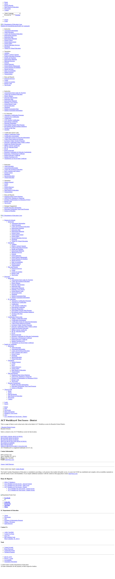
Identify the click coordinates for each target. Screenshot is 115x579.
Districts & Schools (6, 26)
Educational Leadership (11, 121)
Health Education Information (12, 207)
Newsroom (11, 397)
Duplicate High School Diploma (13, 196)
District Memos (8, 96)
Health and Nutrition (10, 58)
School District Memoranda (12, 66)
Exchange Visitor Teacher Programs (14, 141)
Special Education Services (12, 45)
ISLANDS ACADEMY (8, 443)
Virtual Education (9, 177)
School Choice (8, 40)
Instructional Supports (10, 35)
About (10, 392)
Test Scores (7, 85)
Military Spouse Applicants (12, 145)
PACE (6, 149)
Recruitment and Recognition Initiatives (15, 126)
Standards (7, 46)
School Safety (8, 43)
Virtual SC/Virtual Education (12, 48)
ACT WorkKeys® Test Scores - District (15, 487)
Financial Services (9, 78)
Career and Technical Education (13, 34)
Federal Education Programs (12, 56)
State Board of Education (11, 190)
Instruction (11, 222)
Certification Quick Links (15, 317)
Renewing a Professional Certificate (14, 153)
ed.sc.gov (7, 535)
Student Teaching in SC (11, 157)
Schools (6, 62)
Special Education (9, 105)
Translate (17, 15)
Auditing (6, 53)
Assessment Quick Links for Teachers (15, 93)
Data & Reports (12, 394)
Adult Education (9, 32)
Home (9, 391)
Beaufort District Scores (8, 427)
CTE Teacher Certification (11, 120)
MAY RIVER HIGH (7, 444)
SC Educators (12, 299)
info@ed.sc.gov (9, 459)
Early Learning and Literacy (12, 171)
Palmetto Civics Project (11, 102)
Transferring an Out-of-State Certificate (15, 158)
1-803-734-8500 (9, 532)
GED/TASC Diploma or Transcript (14, 198)
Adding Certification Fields (12, 134)
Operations (11, 242)
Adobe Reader (20, 469)
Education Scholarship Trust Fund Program (16, 209)
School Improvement (10, 42)
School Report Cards (10, 104)
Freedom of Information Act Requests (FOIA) (17, 199)
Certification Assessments (11, 136)
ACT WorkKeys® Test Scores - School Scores (21, 488)
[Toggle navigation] (1, 217)
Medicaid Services (9, 61)
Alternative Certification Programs (14, 115)
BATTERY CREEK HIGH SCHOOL (12, 436)
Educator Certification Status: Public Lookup (17, 142)
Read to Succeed (9, 150)
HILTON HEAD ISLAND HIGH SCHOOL (14, 441)
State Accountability (10, 70)
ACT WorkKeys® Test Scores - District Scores (21, 490)
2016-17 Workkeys (9, 482)
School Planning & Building (12, 67)
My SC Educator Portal (11, 147)
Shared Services (8, 69)
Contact (10, 399)
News (6, 185)
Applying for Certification (11, 117)
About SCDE (8, 389)
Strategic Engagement (14, 383)
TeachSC (7, 129)
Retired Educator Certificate (12, 155)
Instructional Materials (10, 38)
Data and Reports (13, 267)
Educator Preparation (10, 123)
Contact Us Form (9, 534)
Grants (6, 80)
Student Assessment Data (11, 109)
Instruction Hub (8, 37)
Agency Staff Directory (7, 464)
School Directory (9, 64)
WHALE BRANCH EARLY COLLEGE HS (14, 446)
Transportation (8, 74)
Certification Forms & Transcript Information (17, 137)
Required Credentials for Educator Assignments (17, 152)
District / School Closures (11, 54)
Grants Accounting (9, 82)
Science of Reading (9, 211)
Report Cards (8, 83)
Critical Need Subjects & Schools (13, 139)
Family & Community (23, 26)
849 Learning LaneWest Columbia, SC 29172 (11, 537)
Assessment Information (11, 30)
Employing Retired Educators (12, 144)
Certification (7, 118)
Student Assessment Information (13, 110)
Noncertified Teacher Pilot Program (14, 125)
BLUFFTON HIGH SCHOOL (10, 439)
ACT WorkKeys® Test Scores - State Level (16, 485)
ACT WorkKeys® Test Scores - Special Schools (18, 484)
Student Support (8, 72)
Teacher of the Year (9, 128)
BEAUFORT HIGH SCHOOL (10, 438)
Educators (14, 26)
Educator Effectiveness (10, 97)
